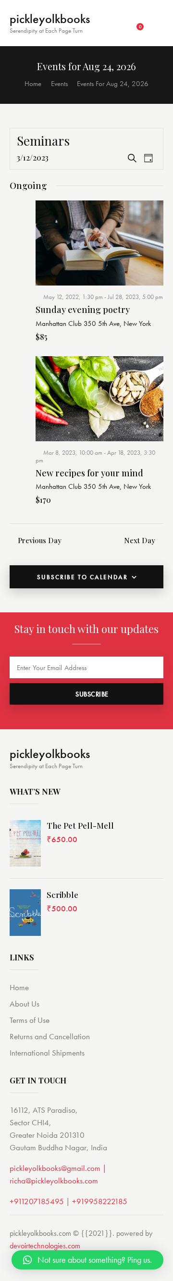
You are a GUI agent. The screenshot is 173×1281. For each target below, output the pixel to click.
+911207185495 (37, 1201)
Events (59, 83)
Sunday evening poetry (83, 310)
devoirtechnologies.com (45, 1246)
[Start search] (156, 24)
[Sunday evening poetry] (99, 243)
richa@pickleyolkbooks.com (54, 1180)
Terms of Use (29, 1020)
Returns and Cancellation (50, 1036)
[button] (87, 1259)
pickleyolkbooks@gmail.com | (58, 1168)
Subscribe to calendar (82, 577)
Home (33, 83)
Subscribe (92, 694)
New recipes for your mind (89, 473)
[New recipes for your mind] (99, 398)
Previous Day (40, 540)
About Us (24, 1003)
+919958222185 (99, 1201)
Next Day (139, 540)
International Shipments (47, 1052)
